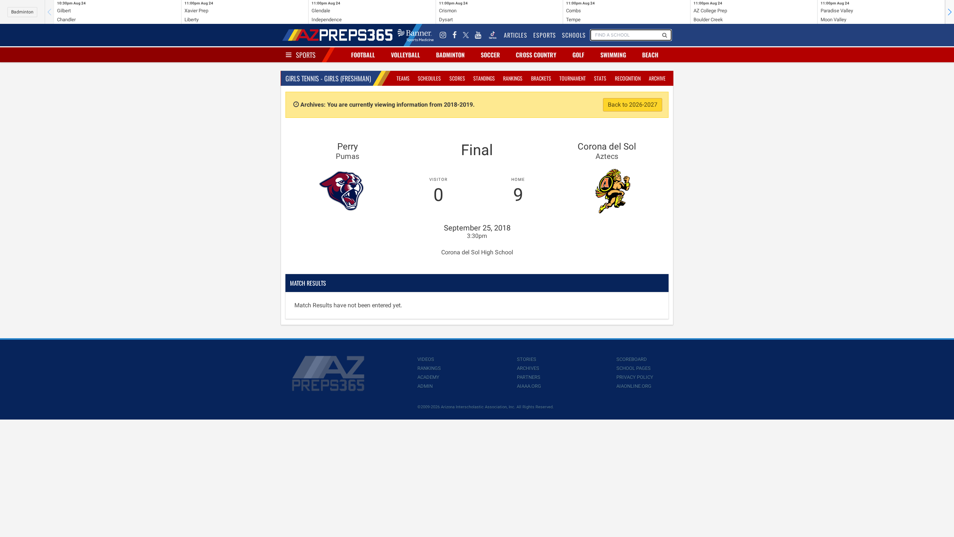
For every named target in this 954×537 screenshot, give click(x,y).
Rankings (512, 78)
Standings (484, 78)
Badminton (22, 12)
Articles (515, 35)
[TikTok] (492, 35)
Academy (428, 377)
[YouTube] (478, 35)
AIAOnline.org (633, 386)
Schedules (429, 78)
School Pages (633, 368)
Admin (425, 386)
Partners (528, 377)
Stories (526, 359)
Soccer (490, 54)
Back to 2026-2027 (632, 104)
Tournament (572, 78)
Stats (600, 78)
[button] (949, 12)
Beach (650, 54)
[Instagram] (443, 35)
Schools (574, 35)
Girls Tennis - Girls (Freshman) (328, 78)
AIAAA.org (529, 386)
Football (363, 54)
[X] (465, 35)
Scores (457, 78)
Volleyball (405, 54)
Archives (528, 368)
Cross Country (536, 54)
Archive (657, 78)
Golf (578, 54)
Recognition (628, 78)
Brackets (541, 78)
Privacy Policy (634, 377)
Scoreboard (631, 359)
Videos (425, 359)
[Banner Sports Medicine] (415, 35)
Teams (403, 78)
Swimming (613, 54)
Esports (544, 35)
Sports (306, 55)
